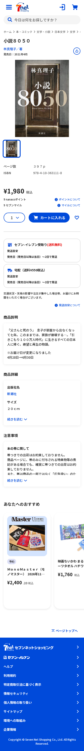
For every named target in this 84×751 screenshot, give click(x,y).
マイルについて (71, 205)
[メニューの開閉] (9, 7)
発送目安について (69, 305)
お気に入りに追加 (76, 217)
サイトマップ (13, 711)
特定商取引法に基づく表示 (22, 684)
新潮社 (12, 393)
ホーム (8, 32)
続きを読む (15, 419)
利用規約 (10, 675)
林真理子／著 (13, 49)
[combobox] (42, 19)
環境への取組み (15, 720)
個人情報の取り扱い (18, 702)
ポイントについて (69, 199)
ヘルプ (8, 666)
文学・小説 (43, 32)
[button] (12, 149)
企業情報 (10, 729)
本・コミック (24, 32)
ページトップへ (67, 630)
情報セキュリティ (16, 693)
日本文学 (60, 32)
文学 (72, 32)
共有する (76, 51)
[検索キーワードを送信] (10, 20)
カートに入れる (52, 217)
